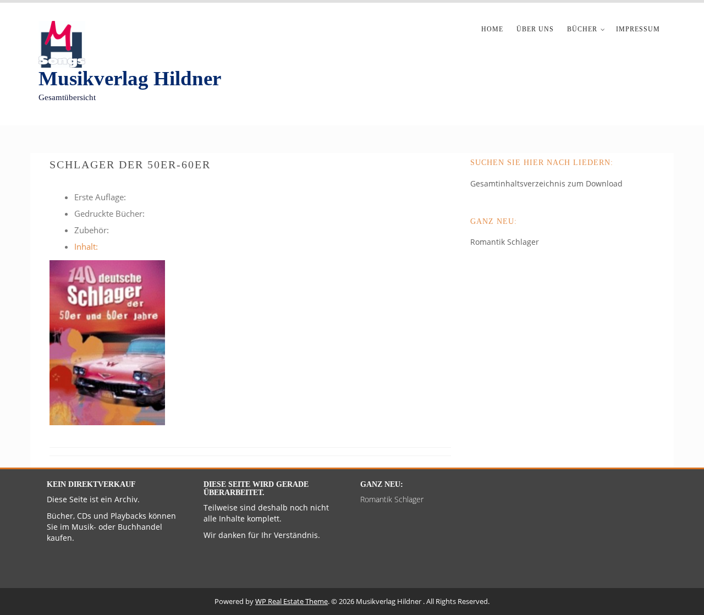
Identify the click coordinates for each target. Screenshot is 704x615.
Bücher (582, 29)
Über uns (535, 29)
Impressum (638, 29)
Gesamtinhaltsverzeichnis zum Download (546, 183)
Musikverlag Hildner (129, 78)
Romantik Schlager (504, 242)
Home (492, 29)
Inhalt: (86, 246)
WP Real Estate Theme (291, 601)
